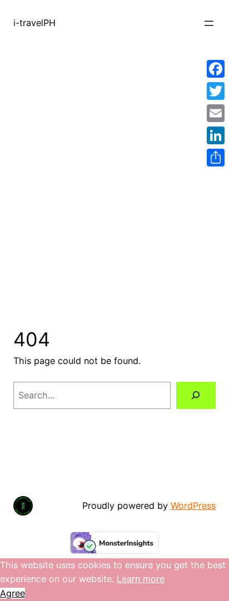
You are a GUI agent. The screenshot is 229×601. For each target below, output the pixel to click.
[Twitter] (216, 91)
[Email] (216, 113)
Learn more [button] (141, 578)
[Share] (216, 158)
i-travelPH (34, 22)
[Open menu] (209, 23)
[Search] (196, 396)
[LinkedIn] (216, 135)
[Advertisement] (114, 173)
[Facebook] (216, 69)
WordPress (193, 505)
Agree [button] (12, 593)
